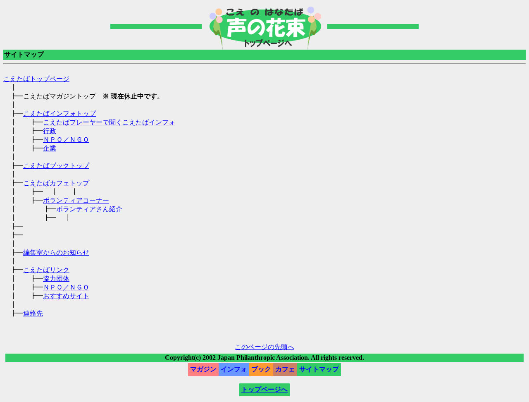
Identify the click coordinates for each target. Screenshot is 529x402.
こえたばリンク (46, 269)
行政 (49, 130)
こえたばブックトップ (56, 165)
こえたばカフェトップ (56, 183)
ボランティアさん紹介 (89, 209)
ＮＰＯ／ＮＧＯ (66, 139)
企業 (49, 148)
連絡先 (33, 313)
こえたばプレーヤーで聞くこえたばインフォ (109, 122)
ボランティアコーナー (76, 200)
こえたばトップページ (36, 78)
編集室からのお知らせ (56, 252)
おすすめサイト (66, 295)
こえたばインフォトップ (59, 113)
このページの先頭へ (264, 346)
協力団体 (56, 278)
